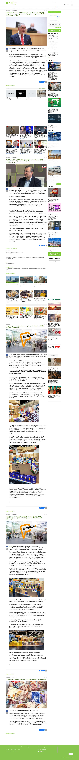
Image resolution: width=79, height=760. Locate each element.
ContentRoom (44, 305)
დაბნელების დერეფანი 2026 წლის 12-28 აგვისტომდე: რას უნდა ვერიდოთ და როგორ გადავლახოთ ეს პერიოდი (53, 369)
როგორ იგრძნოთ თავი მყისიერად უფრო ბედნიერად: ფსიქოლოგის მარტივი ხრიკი (54, 311)
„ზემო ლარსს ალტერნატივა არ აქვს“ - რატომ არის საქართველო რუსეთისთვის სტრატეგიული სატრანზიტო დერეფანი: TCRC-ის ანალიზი (53, 146)
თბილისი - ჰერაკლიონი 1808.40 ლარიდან (40, 284)
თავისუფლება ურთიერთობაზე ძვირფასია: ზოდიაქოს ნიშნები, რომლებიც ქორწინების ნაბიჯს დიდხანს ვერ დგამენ (54, 325)
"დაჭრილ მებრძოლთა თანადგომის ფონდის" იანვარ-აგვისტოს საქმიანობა (52, 127)
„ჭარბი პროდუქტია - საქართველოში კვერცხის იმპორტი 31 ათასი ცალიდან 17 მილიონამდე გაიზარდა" (53, 95)
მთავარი (7, 746)
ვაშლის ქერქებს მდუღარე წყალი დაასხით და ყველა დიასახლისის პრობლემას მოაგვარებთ (53, 339)
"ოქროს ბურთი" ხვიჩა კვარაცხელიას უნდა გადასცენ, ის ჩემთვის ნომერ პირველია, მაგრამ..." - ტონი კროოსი (26, 136)
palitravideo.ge (8, 139)
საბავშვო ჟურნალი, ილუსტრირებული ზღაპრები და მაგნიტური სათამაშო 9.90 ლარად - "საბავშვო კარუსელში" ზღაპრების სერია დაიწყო (40, 317)
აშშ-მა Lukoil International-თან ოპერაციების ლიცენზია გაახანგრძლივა (53, 200)
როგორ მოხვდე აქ (42, 88)
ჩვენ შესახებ (13, 746)
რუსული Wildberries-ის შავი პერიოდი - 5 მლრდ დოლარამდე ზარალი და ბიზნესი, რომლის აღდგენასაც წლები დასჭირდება (53, 217)
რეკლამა (18, 746)
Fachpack (11, 546)
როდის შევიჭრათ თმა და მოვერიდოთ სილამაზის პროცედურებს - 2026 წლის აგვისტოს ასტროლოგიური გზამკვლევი (53, 382)
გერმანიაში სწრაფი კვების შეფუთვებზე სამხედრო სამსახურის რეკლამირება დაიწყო (53, 38)
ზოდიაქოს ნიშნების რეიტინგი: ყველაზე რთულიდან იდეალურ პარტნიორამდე (54, 396)
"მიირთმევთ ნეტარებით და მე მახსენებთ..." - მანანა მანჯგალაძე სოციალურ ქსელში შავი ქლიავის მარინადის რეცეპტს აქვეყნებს (40, 300)
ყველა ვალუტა (57, 27)
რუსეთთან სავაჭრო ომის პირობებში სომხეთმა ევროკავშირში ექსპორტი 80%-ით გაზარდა (53, 54)
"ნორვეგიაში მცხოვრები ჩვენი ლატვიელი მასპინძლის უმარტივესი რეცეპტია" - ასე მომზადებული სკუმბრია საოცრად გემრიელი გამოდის (12, 300)
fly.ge (7, 285)
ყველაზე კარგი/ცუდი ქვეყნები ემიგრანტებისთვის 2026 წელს (53, 250)
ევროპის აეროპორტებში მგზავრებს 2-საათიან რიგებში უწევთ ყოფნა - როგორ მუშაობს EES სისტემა (53, 234)
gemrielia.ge (8, 302)
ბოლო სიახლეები (53, 33)
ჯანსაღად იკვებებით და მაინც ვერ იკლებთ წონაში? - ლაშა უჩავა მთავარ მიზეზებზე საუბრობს (26, 317)
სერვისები (24, 746)
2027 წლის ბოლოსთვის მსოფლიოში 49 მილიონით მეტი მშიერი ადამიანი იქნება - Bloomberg (53, 162)
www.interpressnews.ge (10, 153)
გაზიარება (42, 81)
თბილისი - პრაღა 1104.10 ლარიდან (25, 284)
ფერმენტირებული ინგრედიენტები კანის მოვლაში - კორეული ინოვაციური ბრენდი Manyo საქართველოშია (12, 317)
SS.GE (8, 88)
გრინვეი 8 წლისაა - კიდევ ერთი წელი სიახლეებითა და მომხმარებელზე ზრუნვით (53, 111)
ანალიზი (50, 130)
